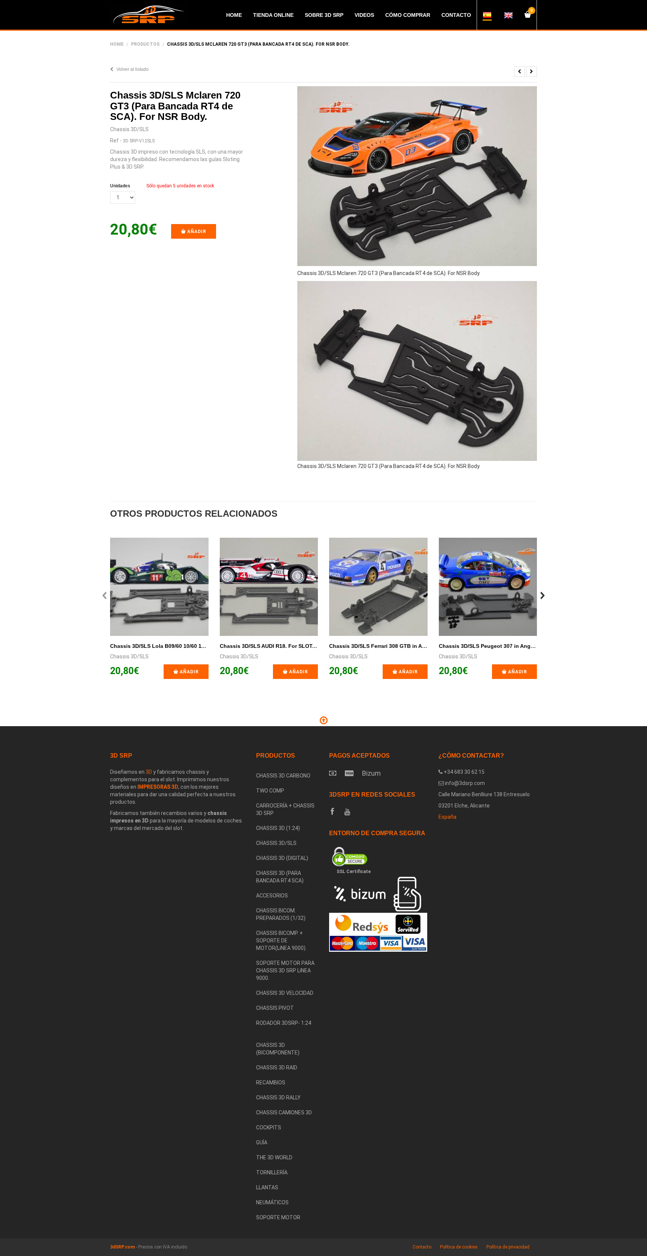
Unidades (120, 185)
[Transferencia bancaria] (332, 773)
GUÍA (261, 1142)
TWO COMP (270, 791)
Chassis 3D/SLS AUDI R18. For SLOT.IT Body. (277, 646)
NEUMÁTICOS (272, 1202)
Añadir (196, 231)
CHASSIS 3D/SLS (276, 843)
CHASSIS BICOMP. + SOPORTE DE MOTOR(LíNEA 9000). (281, 940)
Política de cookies (459, 1247)
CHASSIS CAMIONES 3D (284, 1112)
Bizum (371, 773)
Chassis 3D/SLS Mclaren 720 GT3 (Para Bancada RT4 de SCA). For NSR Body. (175, 106)
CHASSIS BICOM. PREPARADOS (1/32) (281, 914)
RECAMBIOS (270, 1083)
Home (117, 44)
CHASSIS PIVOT (275, 1008)
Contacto (422, 1247)
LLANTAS (267, 1187)
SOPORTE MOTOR (278, 1217)
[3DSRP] (287, 1034)
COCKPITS (268, 1127)
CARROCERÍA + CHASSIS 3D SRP (285, 809)
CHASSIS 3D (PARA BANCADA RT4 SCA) (280, 877)
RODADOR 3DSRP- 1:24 (283, 1023)
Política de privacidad (507, 1247)
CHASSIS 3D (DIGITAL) (282, 858)
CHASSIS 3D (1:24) (278, 828)
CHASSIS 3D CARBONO (283, 776)
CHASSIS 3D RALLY (278, 1097)
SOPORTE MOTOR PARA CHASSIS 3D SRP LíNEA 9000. (285, 970)
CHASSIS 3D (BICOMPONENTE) (278, 1049)
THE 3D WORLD (274, 1157)
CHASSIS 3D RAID (276, 1068)
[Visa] (349, 773)
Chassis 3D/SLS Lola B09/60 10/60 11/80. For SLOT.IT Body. (185, 646)
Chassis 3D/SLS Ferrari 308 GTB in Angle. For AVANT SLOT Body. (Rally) (421, 646)
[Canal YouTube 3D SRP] (347, 812)
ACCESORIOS (272, 896)
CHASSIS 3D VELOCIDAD (284, 993)
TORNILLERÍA (272, 1172)
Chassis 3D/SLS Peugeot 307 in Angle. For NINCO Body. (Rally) (519, 646)
